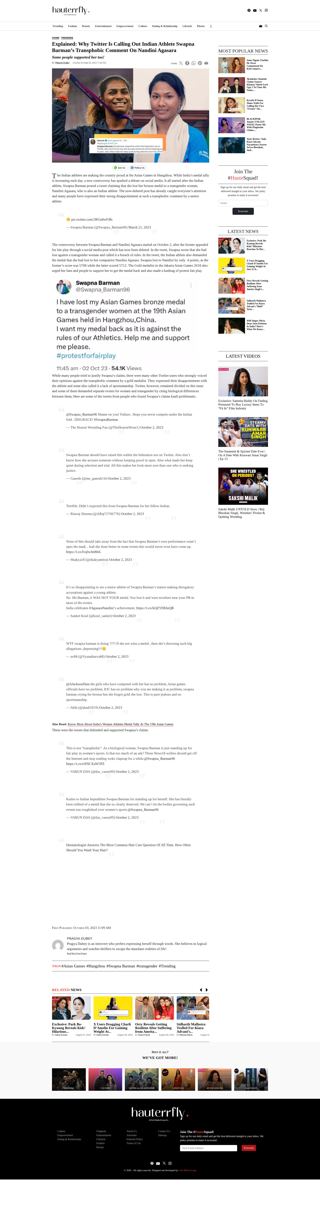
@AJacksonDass (78, 684)
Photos (201, 26)
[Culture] (105, 1079)
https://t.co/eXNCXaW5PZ (85, 764)
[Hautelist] (251, 1079)
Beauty (86, 26)
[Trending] (69, 1079)
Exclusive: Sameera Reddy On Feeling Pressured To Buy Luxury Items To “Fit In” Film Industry (243, 404)
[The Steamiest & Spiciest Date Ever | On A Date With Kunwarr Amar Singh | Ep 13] (243, 431)
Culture (142, 26)
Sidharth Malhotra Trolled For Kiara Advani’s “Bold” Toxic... (256, 304)
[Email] (206, 62)
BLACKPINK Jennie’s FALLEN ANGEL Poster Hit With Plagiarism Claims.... (256, 124)
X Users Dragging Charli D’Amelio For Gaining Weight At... (112, 1027)
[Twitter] (260, 11)
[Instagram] (266, 10)
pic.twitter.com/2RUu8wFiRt (91, 219)
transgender (147, 966)
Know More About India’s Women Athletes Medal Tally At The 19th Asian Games (120, 724)
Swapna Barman (121, 966)
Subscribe (249, 1147)
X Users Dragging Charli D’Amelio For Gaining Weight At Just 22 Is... (257, 264)
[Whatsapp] (193, 62)
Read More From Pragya (77, 953)
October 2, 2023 (151, 427)
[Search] (266, 26)
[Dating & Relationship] (142, 1079)
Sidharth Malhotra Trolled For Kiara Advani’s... (191, 1027)
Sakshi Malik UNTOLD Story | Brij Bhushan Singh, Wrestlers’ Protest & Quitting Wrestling (241, 513)
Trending (57, 26)
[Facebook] (249, 11)
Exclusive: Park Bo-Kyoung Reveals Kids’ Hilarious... (68, 1027)
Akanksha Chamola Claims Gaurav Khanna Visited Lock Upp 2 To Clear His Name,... (257, 84)
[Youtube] (254, 10)
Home (55, 37)
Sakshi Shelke (144, 1034)
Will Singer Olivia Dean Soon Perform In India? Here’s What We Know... (257, 325)
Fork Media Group (187, 1170)
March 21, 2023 (139, 227)
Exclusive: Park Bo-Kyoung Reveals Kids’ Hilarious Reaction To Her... (257, 244)
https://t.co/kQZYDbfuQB (155, 608)
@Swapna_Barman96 (81, 414)
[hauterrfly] (70, 11)
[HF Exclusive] (215, 1079)
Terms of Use (133, 1143)
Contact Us (164, 1131)
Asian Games (74, 966)
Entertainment (103, 26)
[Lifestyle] (178, 1079)
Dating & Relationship (165, 26)
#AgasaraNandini (101, 608)
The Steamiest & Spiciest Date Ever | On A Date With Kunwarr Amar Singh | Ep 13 (242, 455)
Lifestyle (187, 26)
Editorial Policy (134, 1139)
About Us (131, 1131)
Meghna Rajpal (186, 1034)
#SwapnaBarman (106, 419)
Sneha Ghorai (61, 1034)
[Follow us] (139, 168)
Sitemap (162, 1135)
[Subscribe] (260, 26)
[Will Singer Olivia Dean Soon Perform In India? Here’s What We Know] (231, 325)
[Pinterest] (200, 62)
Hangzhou (96, 966)
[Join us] (120, 168)
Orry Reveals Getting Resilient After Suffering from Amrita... (153, 1027)
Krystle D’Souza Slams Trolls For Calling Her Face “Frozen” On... (255, 104)
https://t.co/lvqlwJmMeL (83, 552)
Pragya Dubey (62, 62)
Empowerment (124, 26)
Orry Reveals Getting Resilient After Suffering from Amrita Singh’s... (257, 284)
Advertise (131, 1135)
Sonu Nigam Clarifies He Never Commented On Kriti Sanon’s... (257, 64)
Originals (101, 1131)
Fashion (72, 26)
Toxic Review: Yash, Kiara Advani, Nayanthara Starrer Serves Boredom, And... (257, 144)
